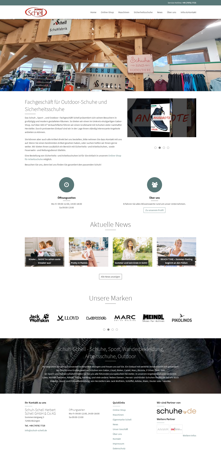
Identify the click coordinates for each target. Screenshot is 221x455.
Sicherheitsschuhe (143, 12)
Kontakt (117, 438)
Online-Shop (107, 12)
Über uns (171, 12)
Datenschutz (119, 448)
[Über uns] (154, 184)
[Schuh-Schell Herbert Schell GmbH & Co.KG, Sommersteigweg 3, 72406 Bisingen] (66, 420)
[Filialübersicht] (66, 184)
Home (93, 12)
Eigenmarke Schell (122, 419)
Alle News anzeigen (110, 276)
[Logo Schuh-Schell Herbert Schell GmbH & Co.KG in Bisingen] (36, 12)
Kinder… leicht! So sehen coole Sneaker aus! (44, 261)
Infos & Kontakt (188, 12)
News (160, 12)
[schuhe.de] (176, 411)
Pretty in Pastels (79, 263)
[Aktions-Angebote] (161, 118)
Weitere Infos (189, 435)
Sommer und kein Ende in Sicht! (131, 263)
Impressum (118, 443)
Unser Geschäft (120, 429)
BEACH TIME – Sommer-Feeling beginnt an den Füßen (176, 261)
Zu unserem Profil (154, 210)
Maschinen (123, 12)
